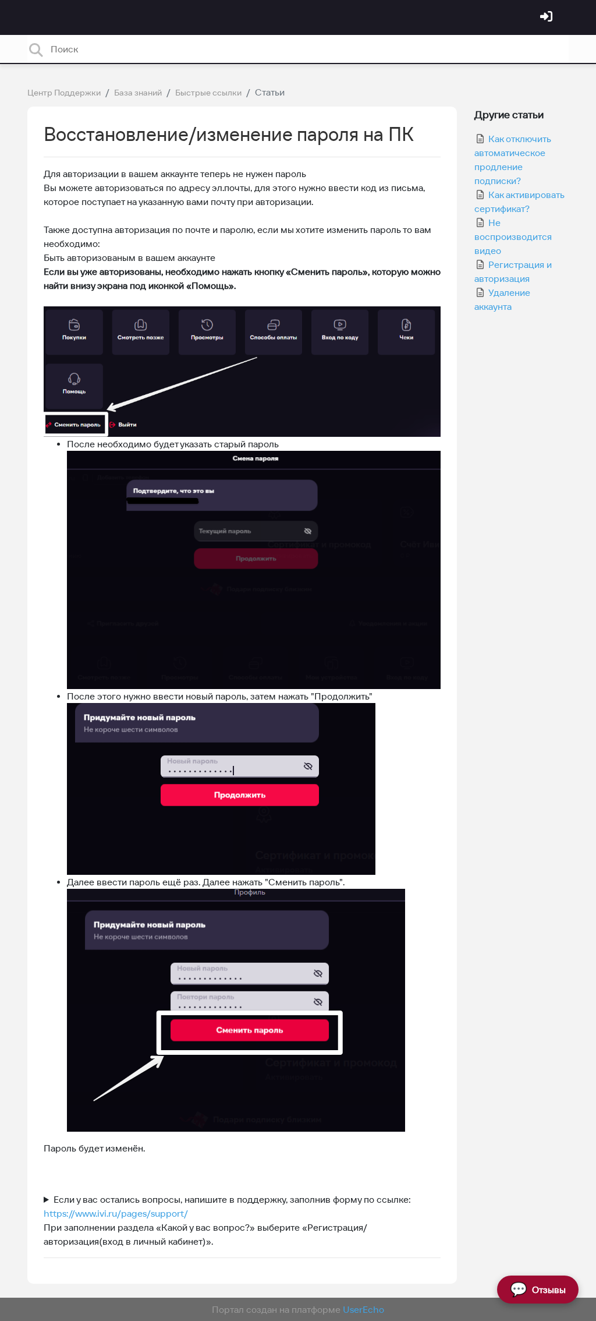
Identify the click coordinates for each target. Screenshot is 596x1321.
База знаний (138, 92)
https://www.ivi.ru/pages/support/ (116, 1213)
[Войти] (547, 17)
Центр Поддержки (64, 92)
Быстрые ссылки (208, 92)
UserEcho (363, 1309)
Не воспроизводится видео (513, 236)
